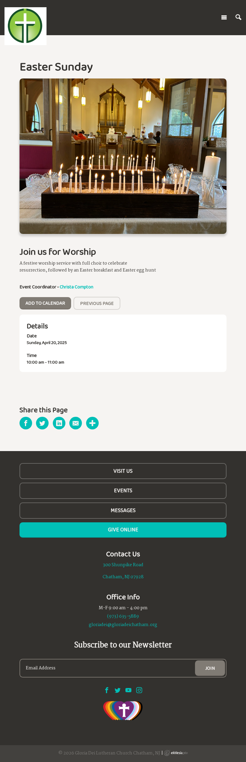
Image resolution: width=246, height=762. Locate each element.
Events (123, 490)
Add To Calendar (45, 303)
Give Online (123, 529)
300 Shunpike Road (123, 565)
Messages (123, 510)
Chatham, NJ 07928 (123, 577)
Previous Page (97, 303)
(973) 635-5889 (123, 616)
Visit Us (123, 471)
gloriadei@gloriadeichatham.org (123, 624)
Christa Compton (76, 286)
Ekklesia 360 (176, 753)
